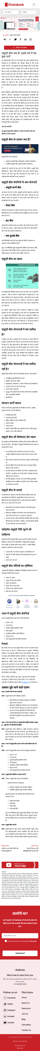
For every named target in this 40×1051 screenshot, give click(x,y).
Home (24, 997)
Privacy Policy (20, 1045)
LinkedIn (10, 1016)
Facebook (11, 998)
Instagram (11, 1010)
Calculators (26, 1024)
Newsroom (26, 1008)
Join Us (25, 1014)
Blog (23, 1019)
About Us (25, 1003)
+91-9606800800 (20, 984)
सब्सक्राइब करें (20, 953)
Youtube (10, 1022)
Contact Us (26, 1030)
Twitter (10, 1004)
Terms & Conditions (20, 1041)
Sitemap (20, 1048)
